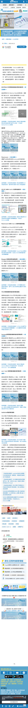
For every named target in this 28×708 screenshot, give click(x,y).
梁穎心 (6, 43)
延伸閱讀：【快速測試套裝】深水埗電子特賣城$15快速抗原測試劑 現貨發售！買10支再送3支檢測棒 (13, 441)
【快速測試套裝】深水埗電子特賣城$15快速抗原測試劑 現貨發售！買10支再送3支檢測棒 (13, 487)
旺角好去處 (4, 683)
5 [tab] (16, 9)
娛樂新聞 (18, 7)
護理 (14, 527)
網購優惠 (22, 521)
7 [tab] (10, 11)
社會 (9, 683)
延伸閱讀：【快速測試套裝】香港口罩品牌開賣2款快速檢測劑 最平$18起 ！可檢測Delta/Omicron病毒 (13, 123)
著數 (4, 518)
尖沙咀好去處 (17, 680)
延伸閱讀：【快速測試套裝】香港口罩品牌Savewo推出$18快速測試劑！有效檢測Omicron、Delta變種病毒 (12, 365)
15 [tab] (15, 12)
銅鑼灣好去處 (4, 682)
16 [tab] (16, 12)
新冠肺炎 (15, 518)
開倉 (11, 680)
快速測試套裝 (6, 521)
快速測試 (14, 521)
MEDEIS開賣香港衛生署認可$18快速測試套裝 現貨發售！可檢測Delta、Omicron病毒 (13, 499)
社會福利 (3, 685)
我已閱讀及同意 (14, 702)
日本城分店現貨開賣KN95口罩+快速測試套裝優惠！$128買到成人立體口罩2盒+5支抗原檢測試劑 (14, 493)
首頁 (3, 39)
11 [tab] (16, 11)
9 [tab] (13, 11)
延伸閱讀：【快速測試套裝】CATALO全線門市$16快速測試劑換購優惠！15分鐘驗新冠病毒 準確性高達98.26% (13, 327)
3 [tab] (13, 9)
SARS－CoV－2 (7, 527)
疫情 (9, 518)
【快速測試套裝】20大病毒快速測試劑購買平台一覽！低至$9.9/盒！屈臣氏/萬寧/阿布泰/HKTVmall (14, 481)
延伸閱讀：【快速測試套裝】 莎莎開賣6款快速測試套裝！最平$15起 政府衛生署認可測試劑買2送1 (13, 286)
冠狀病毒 (11, 524)
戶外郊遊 (19, 683)
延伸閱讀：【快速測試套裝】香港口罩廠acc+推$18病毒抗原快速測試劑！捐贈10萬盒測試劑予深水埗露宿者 (13, 407)
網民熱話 (3, 690)
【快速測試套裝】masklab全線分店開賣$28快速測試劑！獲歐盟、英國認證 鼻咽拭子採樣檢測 (13, 475)
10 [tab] (15, 11)
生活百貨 (15, 39)
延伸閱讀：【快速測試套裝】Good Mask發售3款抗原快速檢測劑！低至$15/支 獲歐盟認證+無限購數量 (14, 252)
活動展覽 (3, 680)
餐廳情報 (14, 683)
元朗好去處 (12, 682)
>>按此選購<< (13, 157)
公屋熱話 (13, 7)
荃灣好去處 (20, 682)
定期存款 (24, 7)
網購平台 (21, 527)
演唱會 (4, 5)
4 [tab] (15, 9)
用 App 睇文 (22, 46)
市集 (8, 680)
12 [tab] (18, 11)
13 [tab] (12, 12)
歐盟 (17, 524)
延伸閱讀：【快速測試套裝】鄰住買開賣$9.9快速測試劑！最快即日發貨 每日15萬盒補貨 (13, 183)
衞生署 (4, 524)
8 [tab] (12, 11)
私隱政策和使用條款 (18, 697)
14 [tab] (13, 12)
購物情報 (8, 39)
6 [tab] (18, 9)
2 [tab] (12, 9)
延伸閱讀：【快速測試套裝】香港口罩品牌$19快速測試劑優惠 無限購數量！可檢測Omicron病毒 (13, 218)
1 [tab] (10, 9)
